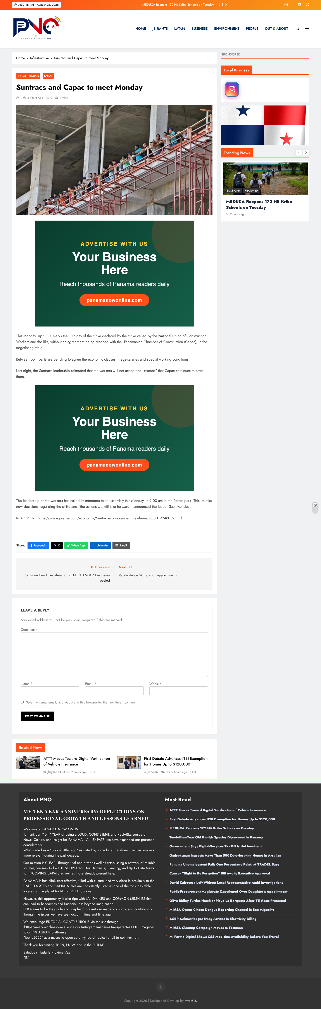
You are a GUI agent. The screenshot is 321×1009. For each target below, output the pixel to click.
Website (155, 683)
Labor (48, 76)
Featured (251, 190)
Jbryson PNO (56, 772)
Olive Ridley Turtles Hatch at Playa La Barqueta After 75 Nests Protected (227, 900)
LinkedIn (102, 545)
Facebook (40, 545)
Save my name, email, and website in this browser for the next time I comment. (82, 702)
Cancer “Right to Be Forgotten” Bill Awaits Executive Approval (219, 873)
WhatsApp (78, 545)
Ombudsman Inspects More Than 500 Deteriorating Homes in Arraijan (225, 855)
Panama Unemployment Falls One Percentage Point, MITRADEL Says (224, 864)
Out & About (276, 28)
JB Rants (160, 28)
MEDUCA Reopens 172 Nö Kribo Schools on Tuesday (178, 4)
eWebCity (191, 1001)
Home (140, 28)
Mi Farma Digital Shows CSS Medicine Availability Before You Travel (224, 936)
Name (27, 683)
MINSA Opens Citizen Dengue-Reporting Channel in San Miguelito (221, 909)
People (252, 28)
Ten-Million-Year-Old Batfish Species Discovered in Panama (216, 837)
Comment (29, 629)
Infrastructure (28, 76)
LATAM (179, 28)
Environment (226, 28)
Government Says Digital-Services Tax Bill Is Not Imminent (215, 846)
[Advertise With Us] (114, 274)
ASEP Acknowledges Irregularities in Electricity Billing (213, 918)
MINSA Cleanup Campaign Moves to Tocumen (206, 927)
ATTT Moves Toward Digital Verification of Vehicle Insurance (76, 761)
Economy (233, 190)
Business (200, 28)
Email (123, 545)
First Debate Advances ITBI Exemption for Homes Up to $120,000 (176, 761)
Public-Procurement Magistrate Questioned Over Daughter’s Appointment (228, 891)
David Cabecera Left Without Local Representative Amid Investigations (226, 882)
